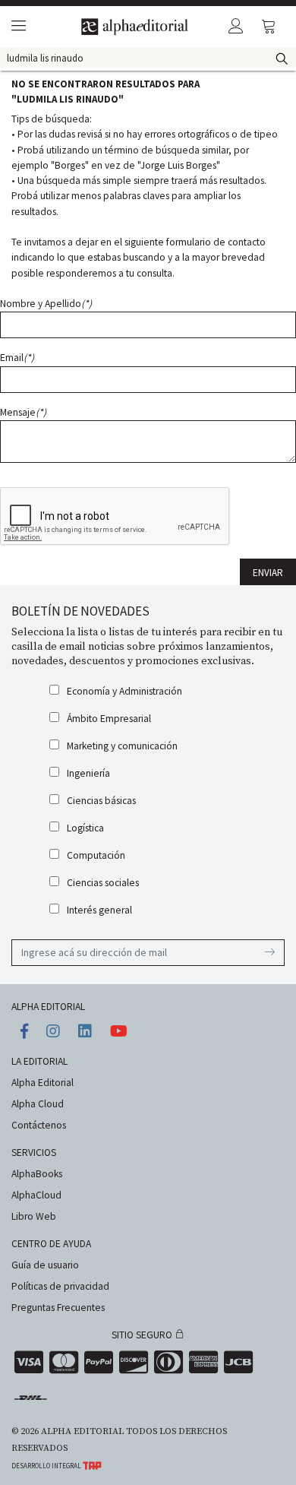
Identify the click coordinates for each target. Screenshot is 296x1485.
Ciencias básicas (101, 800)
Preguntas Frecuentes (58, 1307)
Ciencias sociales (103, 882)
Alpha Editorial (42, 1082)
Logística (85, 828)
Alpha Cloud (37, 1103)
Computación (96, 855)
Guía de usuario (45, 1265)
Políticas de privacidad (60, 1286)
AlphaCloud (36, 1195)
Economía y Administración (124, 691)
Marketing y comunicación (122, 745)
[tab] (16, 27)
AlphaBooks (36, 1173)
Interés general (99, 910)
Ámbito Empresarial (109, 718)
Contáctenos (38, 1125)
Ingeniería (88, 773)
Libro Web (33, 1216)
